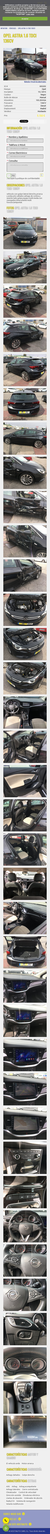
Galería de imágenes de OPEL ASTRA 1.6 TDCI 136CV (25, 64)
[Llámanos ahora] (6, 1520)
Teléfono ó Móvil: (16, 145)
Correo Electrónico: (17, 153)
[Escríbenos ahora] (6, 1528)
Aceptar (25, 19)
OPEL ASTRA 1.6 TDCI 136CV (26, 28)
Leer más (30, 14)
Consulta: (12, 161)
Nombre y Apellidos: (17, 137)
